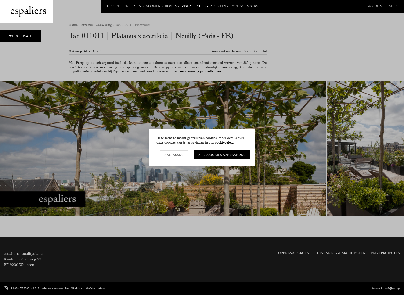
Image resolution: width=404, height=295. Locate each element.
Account (376, 6)
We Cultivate (20, 36)
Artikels (218, 6)
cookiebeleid (224, 142)
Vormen (153, 6)
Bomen (171, 6)
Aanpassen (173, 155)
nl (391, 6)
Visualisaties (194, 6)
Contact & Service (247, 6)
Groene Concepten (124, 6)
